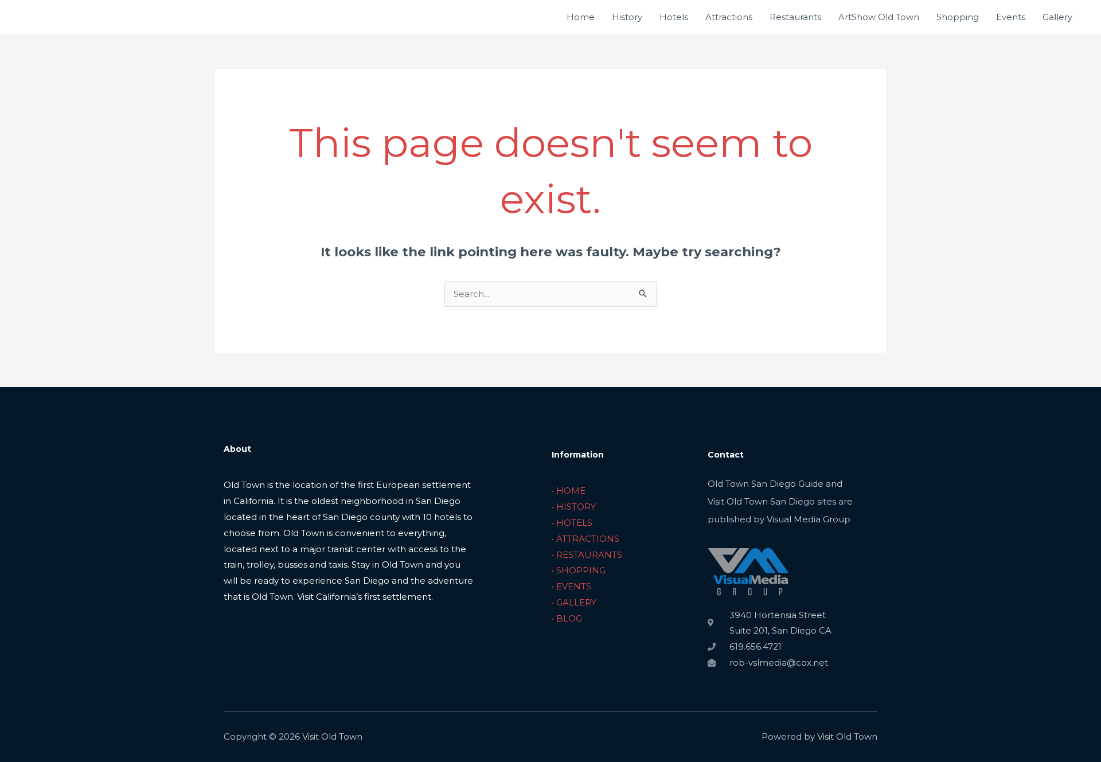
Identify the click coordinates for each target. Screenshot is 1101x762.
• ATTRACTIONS (585, 538)
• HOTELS (572, 522)
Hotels (673, 16)
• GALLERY (574, 602)
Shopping (957, 16)
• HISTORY (574, 506)
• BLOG (567, 618)
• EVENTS (571, 586)
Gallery (1057, 16)
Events (1010, 16)
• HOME (568, 490)
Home (581, 16)
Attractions (728, 16)
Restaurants (795, 16)
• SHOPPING (579, 570)
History (627, 16)
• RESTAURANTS (587, 554)
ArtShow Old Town (878, 16)
